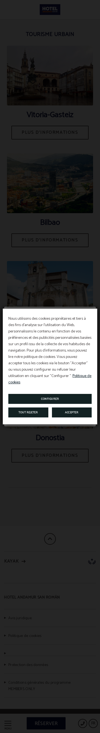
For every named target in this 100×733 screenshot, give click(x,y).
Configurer (50, 399)
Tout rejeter (28, 412)
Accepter (71, 412)
